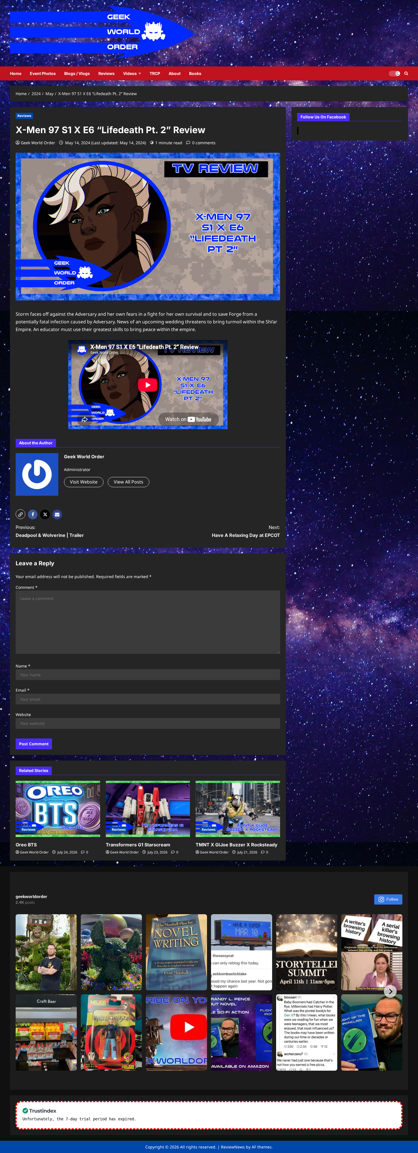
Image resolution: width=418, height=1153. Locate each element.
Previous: (50, 531)
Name (23, 666)
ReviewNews (233, 1147)
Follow (392, 899)
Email (23, 690)
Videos (130, 73)
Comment (27, 587)
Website (23, 714)
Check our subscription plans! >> (174, 1119)
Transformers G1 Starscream (138, 845)
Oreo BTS (26, 845)
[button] (20, 514)
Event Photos (43, 73)
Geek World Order (38, 142)
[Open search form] (406, 73)
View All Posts (128, 482)
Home (15, 73)
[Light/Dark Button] (394, 73)
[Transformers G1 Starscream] (148, 809)
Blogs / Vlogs (77, 73)
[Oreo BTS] (58, 809)
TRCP (155, 73)
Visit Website (84, 482)
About (175, 73)
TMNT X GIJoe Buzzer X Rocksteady (237, 845)
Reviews (106, 73)
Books (195, 73)
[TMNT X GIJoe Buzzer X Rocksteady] (238, 809)
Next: (246, 531)
